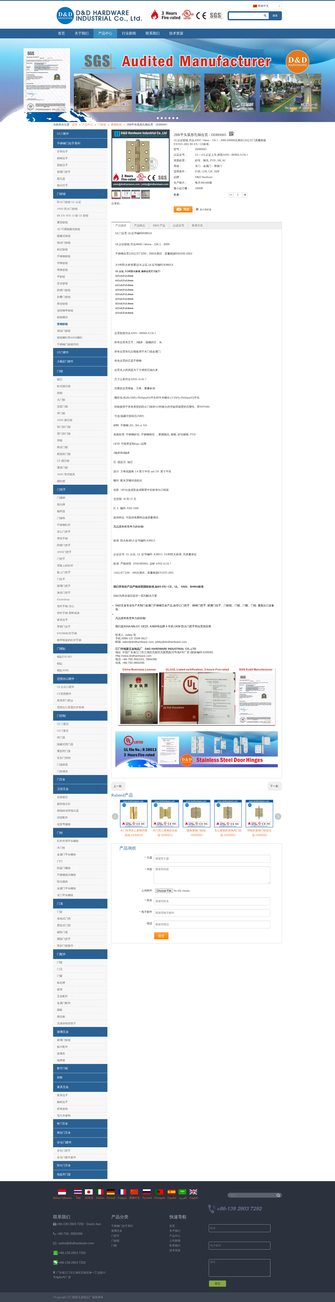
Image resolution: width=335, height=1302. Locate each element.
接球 (59, 989)
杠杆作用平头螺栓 (68, 841)
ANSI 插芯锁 (64, 420)
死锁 (59, 393)
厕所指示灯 (64, 804)
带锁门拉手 (64, 626)
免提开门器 (64, 1174)
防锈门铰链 (64, 290)
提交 (161, 936)
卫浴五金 (63, 789)
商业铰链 (62, 303)
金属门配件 (64, 1003)
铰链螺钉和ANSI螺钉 (69, 337)
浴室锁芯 (62, 797)
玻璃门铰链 (64, 1040)
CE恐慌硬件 (64, 693)
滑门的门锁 (64, 433)
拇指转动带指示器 (68, 810)
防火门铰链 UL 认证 (69, 202)
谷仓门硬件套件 (66, 1157)
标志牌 (61, 982)
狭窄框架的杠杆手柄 (69, 640)
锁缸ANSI (63, 670)
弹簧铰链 (62, 269)
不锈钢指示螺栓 (66, 874)
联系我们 (153, 33)
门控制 (61, 715)
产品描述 (120, 225)
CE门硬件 (63, 352)
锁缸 (59, 663)
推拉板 (61, 1016)
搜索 (275, 15)
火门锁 (61, 399)
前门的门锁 (64, 426)
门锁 (60, 371)
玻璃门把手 (64, 171)
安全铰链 (62, 283)
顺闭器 (61, 511)
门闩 (59, 861)
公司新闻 (174, 1240)
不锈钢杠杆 (64, 524)
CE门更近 (63, 730)
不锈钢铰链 (64, 256)
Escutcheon (63, 599)
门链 (59, 962)
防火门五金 (64, 1165)
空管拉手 (62, 151)
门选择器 (62, 764)
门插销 (61, 497)
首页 (61, 33)
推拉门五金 (64, 1132)
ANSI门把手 (64, 552)
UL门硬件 (63, 133)
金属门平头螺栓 (66, 854)
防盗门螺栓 (64, 868)
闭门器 (61, 737)
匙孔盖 (61, 178)
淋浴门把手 (64, 592)
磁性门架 (62, 932)
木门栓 (61, 847)
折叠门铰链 (64, 297)
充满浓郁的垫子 (66, 1023)
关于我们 (82, 33)
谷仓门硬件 (64, 1142)
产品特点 (139, 225)
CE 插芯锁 (63, 460)
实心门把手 (64, 531)
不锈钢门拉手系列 (68, 143)
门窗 (59, 976)
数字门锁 (62, 1068)
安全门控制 (64, 757)
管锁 (59, 440)
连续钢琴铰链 (65, 310)
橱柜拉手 (62, 1102)
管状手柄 (62, 538)
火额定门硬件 (65, 361)
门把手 (61, 489)
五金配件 (62, 996)
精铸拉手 (62, 158)
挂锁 (59, 1077)
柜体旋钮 (62, 1108)
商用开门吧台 (65, 700)
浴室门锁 (62, 406)
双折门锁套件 (65, 945)
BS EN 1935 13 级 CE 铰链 (72, 215)
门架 (59, 911)
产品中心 (105, 33)
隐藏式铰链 (64, 236)
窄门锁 (61, 413)
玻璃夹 (61, 1053)
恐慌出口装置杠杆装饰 (70, 707)
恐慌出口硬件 (65, 678)
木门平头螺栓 (65, 895)
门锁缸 (61, 648)
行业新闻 (129, 33)
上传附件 (146, 890)
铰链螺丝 (62, 317)
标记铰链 (62, 249)
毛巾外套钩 (64, 1115)
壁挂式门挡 (64, 925)
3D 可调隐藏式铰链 (68, 229)
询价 (186, 209)
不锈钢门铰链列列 (68, 344)
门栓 (60, 832)
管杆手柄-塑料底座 (68, 613)
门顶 (60, 903)
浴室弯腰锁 (64, 824)
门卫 (59, 969)
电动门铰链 (64, 242)
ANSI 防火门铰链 (67, 208)
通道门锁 (62, 467)
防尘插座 (62, 881)
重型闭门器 (64, 751)
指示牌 (61, 504)
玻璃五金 (63, 1031)
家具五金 (63, 1087)
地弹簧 (61, 1060)
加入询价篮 (205, 209)
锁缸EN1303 (64, 656)
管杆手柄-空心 (65, 606)
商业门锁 (62, 447)
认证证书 (178, 225)
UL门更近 (63, 724)
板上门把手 (64, 572)
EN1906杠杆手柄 (67, 633)
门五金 (61, 779)
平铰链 (61, 276)
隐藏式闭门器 (65, 744)
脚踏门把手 (64, 939)
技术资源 (176, 33)
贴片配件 (62, 1046)
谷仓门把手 (64, 1150)
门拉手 (61, 579)
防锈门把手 (64, 545)
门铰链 (61, 193)
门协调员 (62, 771)
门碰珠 (61, 518)
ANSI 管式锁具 (66, 474)
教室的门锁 (64, 454)
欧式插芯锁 (64, 386)
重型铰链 (62, 222)
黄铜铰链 (62, 324)
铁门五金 (62, 1123)
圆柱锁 (61, 481)
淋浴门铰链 (64, 330)
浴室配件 (62, 817)
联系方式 (197, 225)
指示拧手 (62, 185)
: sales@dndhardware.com (73, 1243)
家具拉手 (62, 619)
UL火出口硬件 (65, 687)
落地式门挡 (64, 918)
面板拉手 (62, 165)
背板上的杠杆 (65, 565)
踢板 (59, 1009)
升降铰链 (62, 263)
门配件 (61, 954)
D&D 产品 (159, 225)
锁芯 (59, 379)
